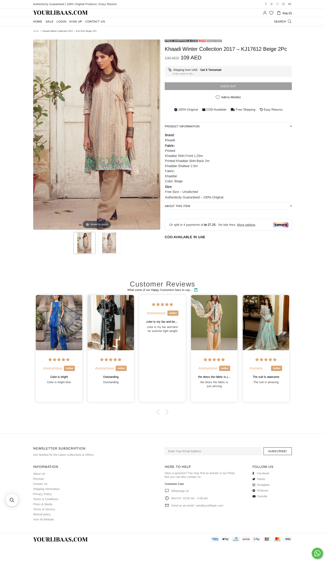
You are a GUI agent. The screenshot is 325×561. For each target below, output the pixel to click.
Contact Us (40, 484)
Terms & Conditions (45, 499)
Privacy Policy (42, 494)
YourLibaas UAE (60, 12)
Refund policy (42, 514)
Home (36, 31)
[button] (159, 412)
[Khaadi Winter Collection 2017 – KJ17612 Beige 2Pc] (84, 243)
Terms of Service (44, 509)
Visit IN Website (43, 519)
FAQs (231, 473)
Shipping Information (46, 489)
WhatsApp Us (180, 491)
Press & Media (42, 504)
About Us (39, 473)
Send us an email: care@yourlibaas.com (197, 505)
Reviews (38, 478)
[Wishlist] (271, 13)
